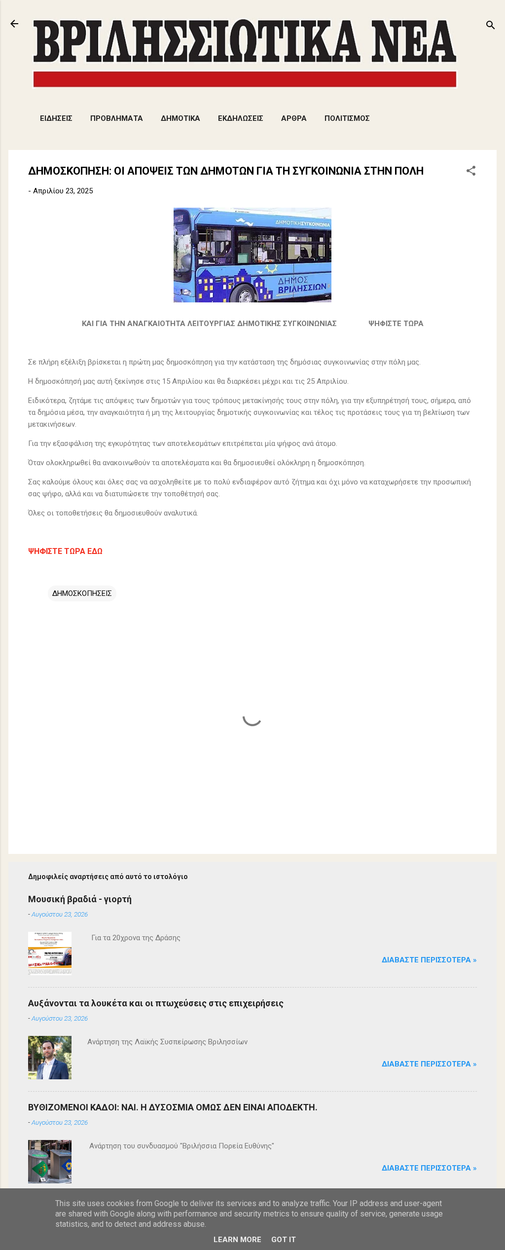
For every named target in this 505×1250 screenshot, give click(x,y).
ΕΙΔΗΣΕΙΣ (56, 118)
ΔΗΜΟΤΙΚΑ (180, 118)
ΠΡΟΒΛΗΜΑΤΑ (116, 118)
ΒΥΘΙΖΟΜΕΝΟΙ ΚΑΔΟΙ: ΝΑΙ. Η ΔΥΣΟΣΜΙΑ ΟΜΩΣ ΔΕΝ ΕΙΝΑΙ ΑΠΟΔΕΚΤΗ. (173, 1107)
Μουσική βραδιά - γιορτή (80, 899)
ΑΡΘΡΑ (294, 118)
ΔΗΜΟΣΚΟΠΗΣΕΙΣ (82, 593)
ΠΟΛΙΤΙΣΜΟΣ (347, 118)
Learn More (237, 1239)
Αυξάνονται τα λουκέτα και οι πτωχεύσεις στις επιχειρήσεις (156, 1003)
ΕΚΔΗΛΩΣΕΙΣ (240, 118)
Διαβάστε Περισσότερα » (429, 960)
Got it (283, 1239)
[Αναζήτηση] (491, 27)
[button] (471, 172)
